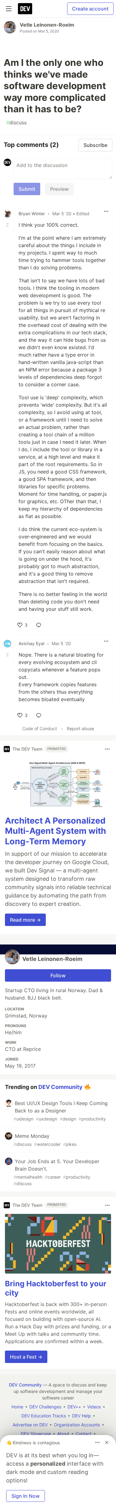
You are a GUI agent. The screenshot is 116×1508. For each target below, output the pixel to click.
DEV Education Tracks (43, 1415)
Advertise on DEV (30, 1424)
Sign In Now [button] (25, 1496)
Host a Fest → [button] (26, 1357)
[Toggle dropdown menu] (106, 211)
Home (17, 1406)
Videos (94, 1406)
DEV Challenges (45, 1406)
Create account (90, 9)
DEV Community (60, 1086)
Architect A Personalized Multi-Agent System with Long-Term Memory (55, 831)
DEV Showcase (36, 1433)
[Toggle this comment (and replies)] (8, 225)
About (63, 1433)
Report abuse (80, 728)
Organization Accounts (77, 1424)
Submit (27, 189)
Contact (83, 1433)
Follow (58, 975)
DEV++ (74, 1406)
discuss (16, 122)
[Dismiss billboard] (106, 1442)
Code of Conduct (39, 728)
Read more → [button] (25, 920)
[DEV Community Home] (25, 8)
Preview (59, 189)
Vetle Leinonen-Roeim (47, 25)
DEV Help (81, 1415)
